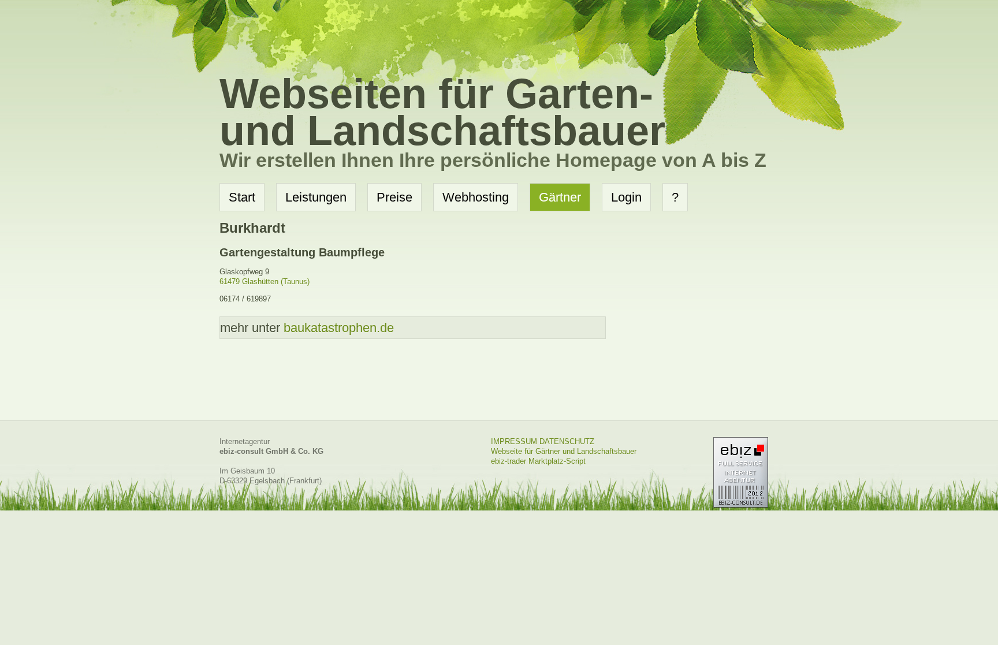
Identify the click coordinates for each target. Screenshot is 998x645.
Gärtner (560, 197)
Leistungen (316, 197)
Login (626, 197)
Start (242, 197)
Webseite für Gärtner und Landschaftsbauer (563, 451)
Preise (394, 197)
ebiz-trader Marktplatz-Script (538, 461)
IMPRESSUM (514, 441)
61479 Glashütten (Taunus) (264, 281)
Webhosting (475, 197)
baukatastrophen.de (339, 327)
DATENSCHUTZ (566, 441)
